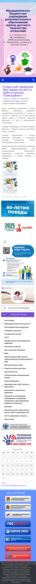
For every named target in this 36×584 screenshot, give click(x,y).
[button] (2, 79)
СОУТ (6, 337)
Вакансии (8, 407)
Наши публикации (11, 381)
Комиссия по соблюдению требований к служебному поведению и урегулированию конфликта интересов (16, 399)
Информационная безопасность (17, 324)
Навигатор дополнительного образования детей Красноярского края (18, 359)
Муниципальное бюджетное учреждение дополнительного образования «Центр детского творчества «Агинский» (18, 21)
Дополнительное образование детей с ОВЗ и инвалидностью (16, 411)
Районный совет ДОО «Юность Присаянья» (17, 385)
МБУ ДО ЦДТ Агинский (16, 493)
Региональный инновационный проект (16, 376)
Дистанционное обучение (14, 350)
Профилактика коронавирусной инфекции (17, 342)
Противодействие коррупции (16, 327)
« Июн (3, 483)
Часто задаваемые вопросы (15, 416)
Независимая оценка (12, 334)
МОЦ (6, 353)
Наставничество (11, 372)
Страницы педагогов (12, 331)
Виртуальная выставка (13, 365)
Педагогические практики (15, 368)
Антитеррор (9, 320)
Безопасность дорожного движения (14, 391)
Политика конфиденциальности (13, 485)
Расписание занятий (12, 347)
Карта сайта (9, 419)
